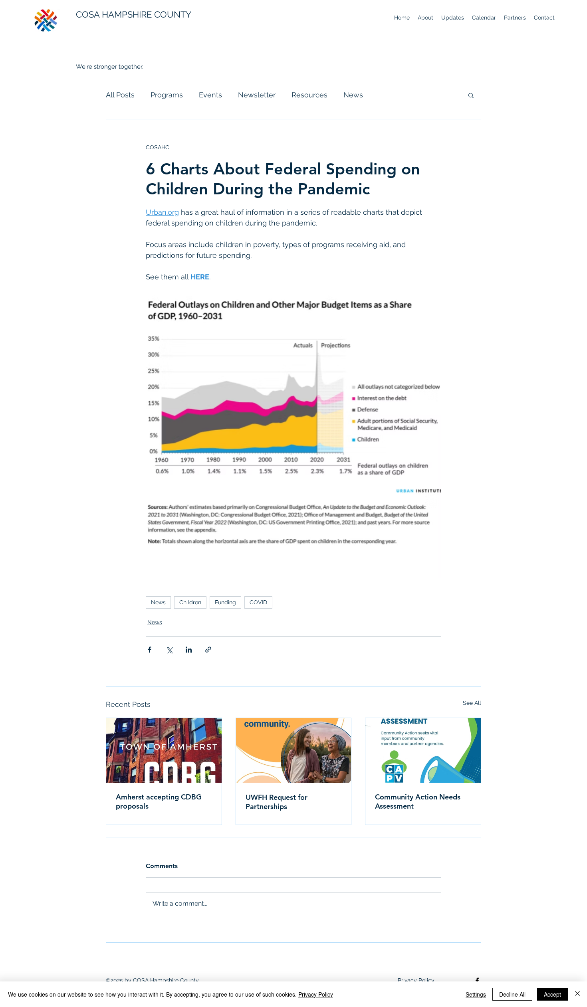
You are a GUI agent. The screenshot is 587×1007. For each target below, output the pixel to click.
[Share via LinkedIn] (188, 649)
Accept (552, 994)
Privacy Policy (315, 994)
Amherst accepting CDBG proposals (159, 801)
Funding (225, 602)
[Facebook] (477, 981)
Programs (167, 95)
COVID (258, 602)
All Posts (120, 95)
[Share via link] (208, 649)
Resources (309, 95)
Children (190, 602)
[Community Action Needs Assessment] (423, 750)
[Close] (577, 994)
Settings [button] (476, 994)
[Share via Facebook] (149, 649)
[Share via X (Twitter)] (169, 649)
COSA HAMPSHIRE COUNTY (133, 14)
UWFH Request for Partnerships (276, 802)
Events (210, 95)
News (353, 95)
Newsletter (257, 95)
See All (472, 703)
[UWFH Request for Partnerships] (293, 750)
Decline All (512, 994)
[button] (471, 95)
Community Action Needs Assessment (417, 801)
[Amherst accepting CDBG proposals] (164, 750)
